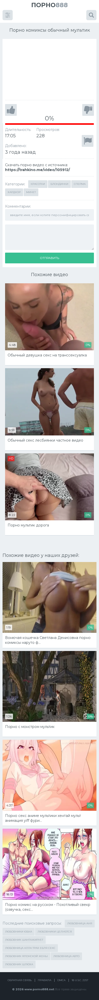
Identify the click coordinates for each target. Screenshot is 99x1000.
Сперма (80, 184)
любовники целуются (55, 931)
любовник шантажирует (24, 939)
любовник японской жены (26, 956)
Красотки (38, 184)
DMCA (61, 980)
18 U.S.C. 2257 (80, 980)
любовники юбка (18, 931)
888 (49, 5)
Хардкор (14, 192)
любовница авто (66, 956)
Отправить (49, 258)
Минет (31, 192)
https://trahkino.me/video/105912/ (37, 169)
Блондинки (59, 184)
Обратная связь (20, 980)
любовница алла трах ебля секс (30, 948)
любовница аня (79, 923)
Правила (44, 980)
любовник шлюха (19, 964)
